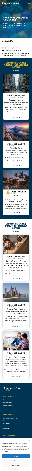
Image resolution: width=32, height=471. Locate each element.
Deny (16, 461)
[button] (29, 440)
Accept (16, 456)
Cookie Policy (16, 469)
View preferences (16, 465)
